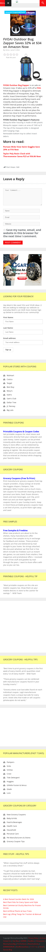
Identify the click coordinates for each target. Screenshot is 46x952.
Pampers (10, 762)
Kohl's (9, 395)
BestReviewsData (22, 947)
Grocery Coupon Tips (16, 841)
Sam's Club (11, 398)
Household (11, 830)
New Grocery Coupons (16, 814)
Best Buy (10, 387)
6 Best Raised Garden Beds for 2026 (18, 899)
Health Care (12, 826)
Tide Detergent (13, 777)
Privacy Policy (33, 938)
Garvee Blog (7, 950)
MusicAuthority (33, 944)
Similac (10, 770)
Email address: (9, 338)
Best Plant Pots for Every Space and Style (20, 902)
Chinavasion (40, 941)
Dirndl (41, 947)
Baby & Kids (12, 818)
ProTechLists (21, 944)
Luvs (9, 793)
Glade (9, 789)
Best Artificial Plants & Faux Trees (17, 911)
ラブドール (34, 947)
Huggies (10, 781)
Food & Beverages (14, 822)
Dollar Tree (11, 402)
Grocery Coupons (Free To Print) (19, 478)
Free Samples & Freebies (15, 530)
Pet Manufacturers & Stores (18, 837)
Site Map (16, 941)
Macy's (10, 391)
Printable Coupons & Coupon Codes (21, 431)
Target (9, 383)
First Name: (8, 317)
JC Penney (11, 406)
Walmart (10, 375)
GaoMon (31, 941)
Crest (9, 774)
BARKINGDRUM (8, 947)
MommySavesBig (9, 944)
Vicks (9, 766)
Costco (9, 379)
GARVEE (23, 941)
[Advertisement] (23, 626)
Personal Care (13, 834)
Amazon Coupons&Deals (15, 12)
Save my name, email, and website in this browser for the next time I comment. (22, 233)
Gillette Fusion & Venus (17, 785)
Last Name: (8, 328)
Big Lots (10, 410)
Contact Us (7, 941)
